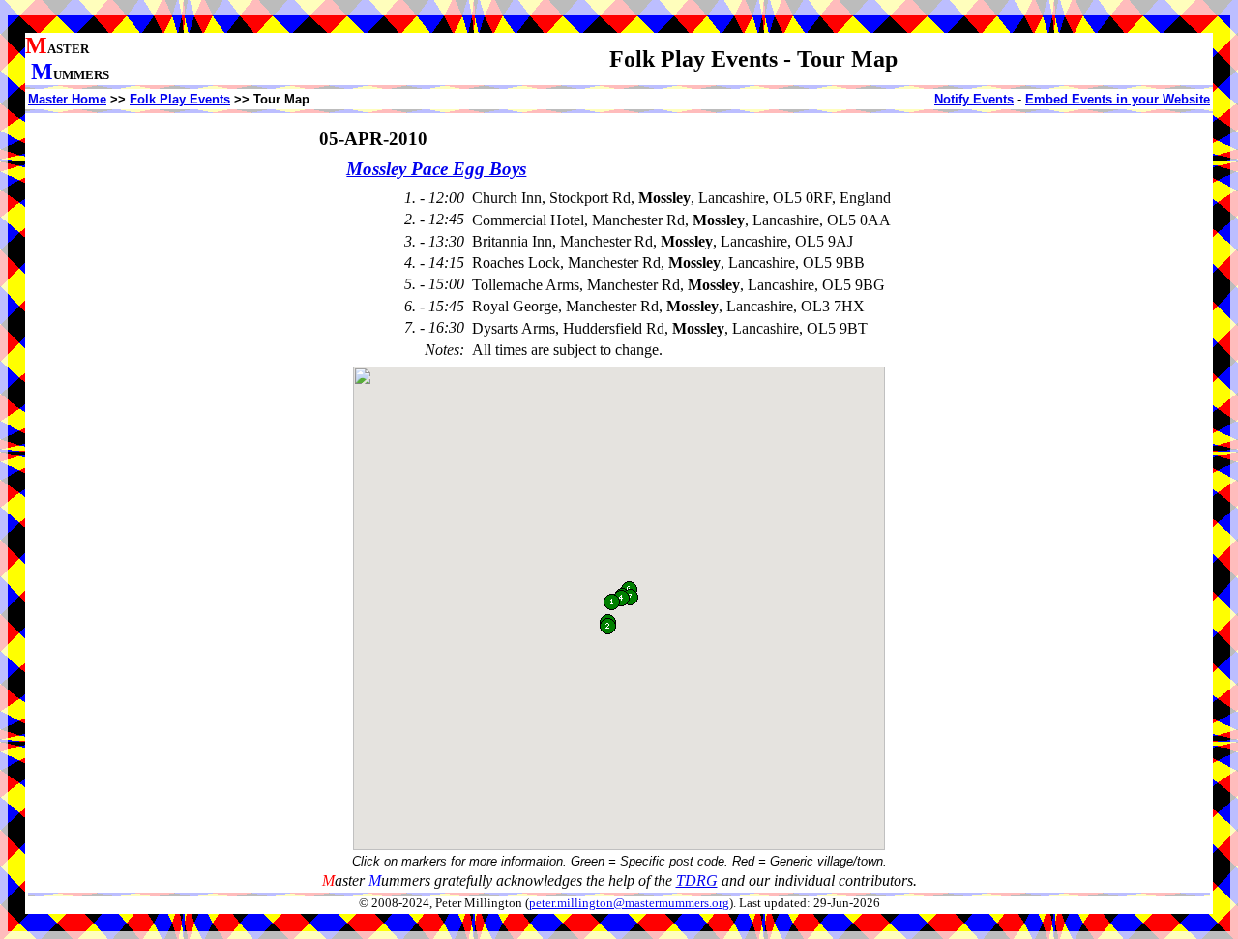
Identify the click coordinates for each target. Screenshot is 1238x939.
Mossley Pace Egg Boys (436, 169)
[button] (612, 602)
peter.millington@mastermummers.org (629, 903)
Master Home (67, 99)
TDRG (697, 880)
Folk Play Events (180, 99)
